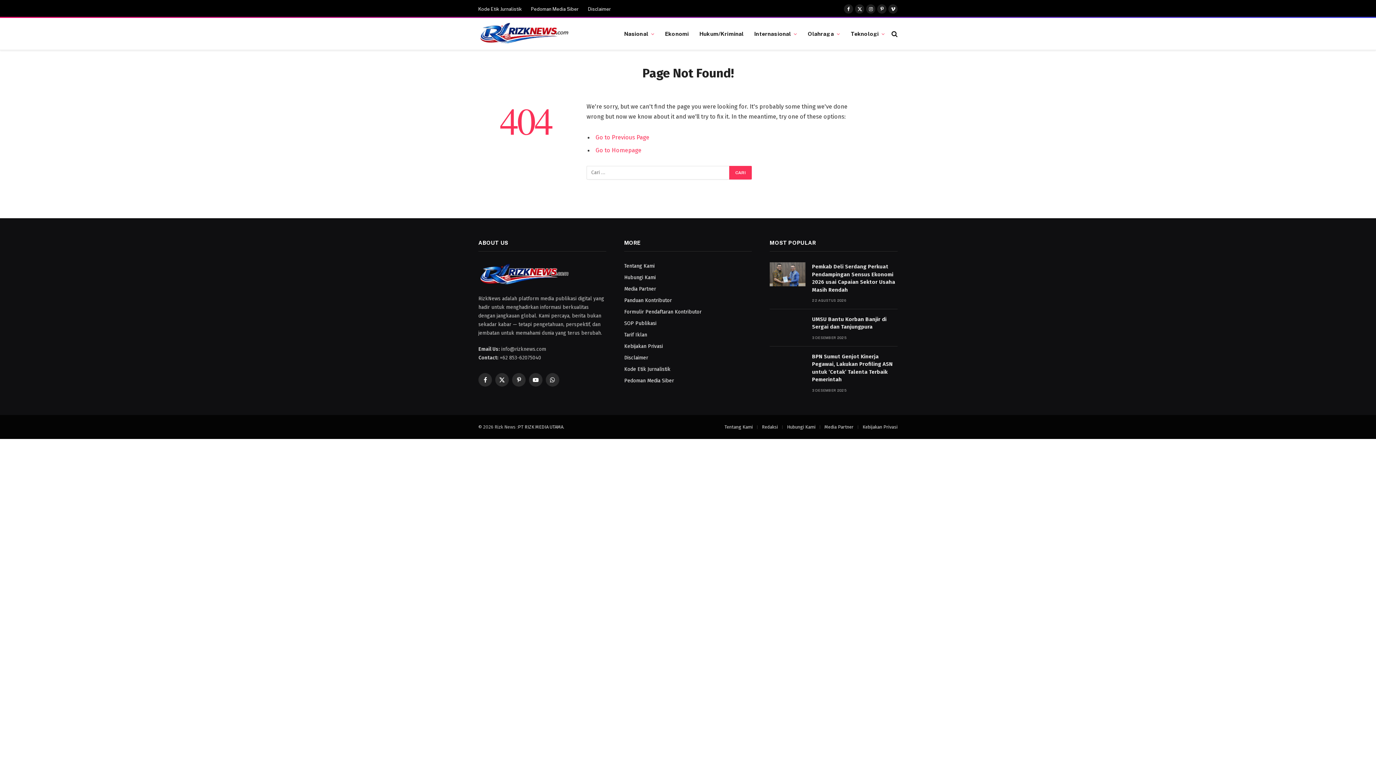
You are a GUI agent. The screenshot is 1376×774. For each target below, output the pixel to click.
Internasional (772, 33)
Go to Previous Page (622, 137)
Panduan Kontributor (648, 300)
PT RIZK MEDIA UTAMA (540, 427)
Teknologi (865, 33)
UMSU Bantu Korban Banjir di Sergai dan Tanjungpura (849, 323)
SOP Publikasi (640, 323)
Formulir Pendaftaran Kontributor (663, 312)
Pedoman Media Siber (555, 9)
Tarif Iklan (635, 335)
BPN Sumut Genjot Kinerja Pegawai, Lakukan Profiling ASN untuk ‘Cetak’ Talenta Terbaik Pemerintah (852, 368)
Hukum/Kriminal (721, 33)
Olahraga (820, 33)
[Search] (894, 34)
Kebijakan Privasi (643, 346)
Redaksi (770, 427)
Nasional (636, 33)
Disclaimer (599, 9)
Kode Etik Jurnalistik (500, 9)
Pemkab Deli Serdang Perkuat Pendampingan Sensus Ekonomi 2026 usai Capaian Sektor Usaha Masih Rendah (853, 278)
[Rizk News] (542, 34)
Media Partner (640, 289)
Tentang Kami (639, 266)
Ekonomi (677, 33)
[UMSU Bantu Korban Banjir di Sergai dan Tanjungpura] (788, 327)
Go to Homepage (618, 150)
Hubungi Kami (640, 277)
